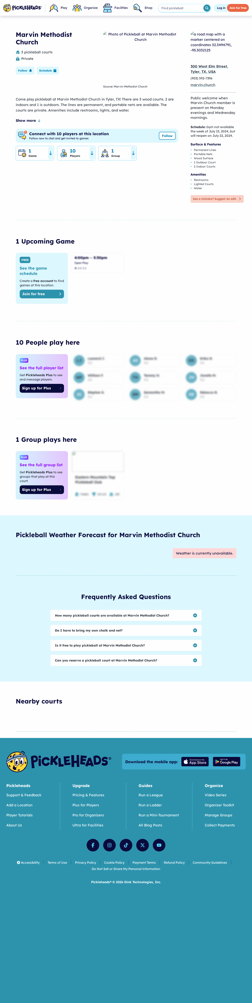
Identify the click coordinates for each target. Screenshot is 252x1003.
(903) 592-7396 (201, 78)
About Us (14, 825)
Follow (167, 136)
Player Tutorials (19, 815)
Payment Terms (144, 862)
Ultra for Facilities (87, 825)
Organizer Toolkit (219, 805)
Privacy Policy (85, 862)
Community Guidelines (210, 862)
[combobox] (180, 8)
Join (237, 8)
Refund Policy (174, 862)
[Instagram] (109, 845)
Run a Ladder (150, 805)
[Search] (206, 8)
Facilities (121, 8)
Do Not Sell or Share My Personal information (126, 869)
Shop (148, 8)
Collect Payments (220, 825)
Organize (91, 8)
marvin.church (203, 85)
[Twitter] (142, 845)
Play (64, 8)
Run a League (151, 795)
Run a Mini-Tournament (159, 815)
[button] (25, 70)
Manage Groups (218, 815)
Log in (221, 8)
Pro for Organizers (88, 815)
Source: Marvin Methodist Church (125, 86)
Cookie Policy (114, 862)
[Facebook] (93, 845)
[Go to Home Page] (22, 8)
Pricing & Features (88, 795)
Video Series (215, 795)
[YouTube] (159, 845)
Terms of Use (57, 862)
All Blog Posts (150, 825)
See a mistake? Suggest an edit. (215, 199)
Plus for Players (85, 805)
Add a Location (19, 805)
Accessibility (30, 862)
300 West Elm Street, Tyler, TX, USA (209, 69)
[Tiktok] (126, 845)
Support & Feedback (23, 795)
